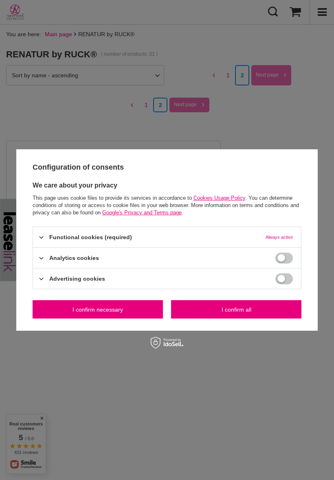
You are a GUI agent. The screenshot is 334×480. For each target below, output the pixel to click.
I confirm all (236, 309)
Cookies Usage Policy (219, 198)
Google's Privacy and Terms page (142, 212)
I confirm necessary (98, 309)
